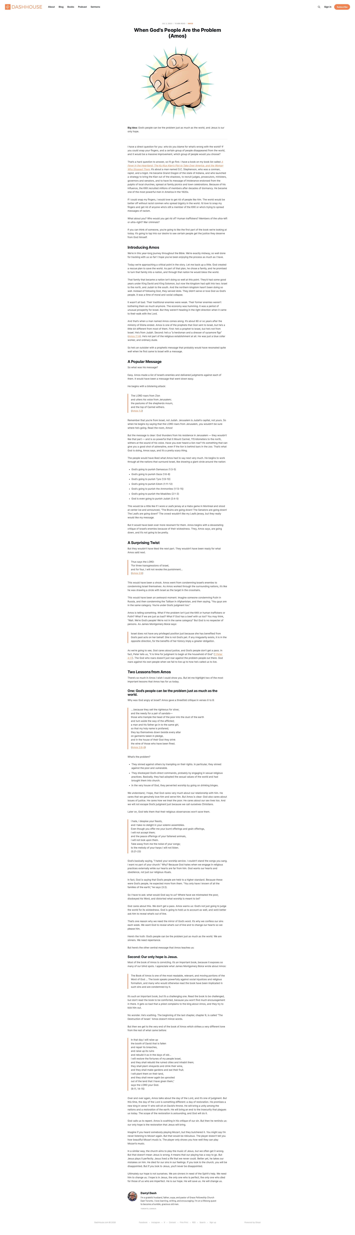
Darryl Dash (149, 1193)
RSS (194, 1222)
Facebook (143, 1222)
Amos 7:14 (134, 336)
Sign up (213, 1222)
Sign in (327, 6)
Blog (61, 6)
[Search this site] (319, 7)
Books (70, 6)
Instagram (155, 1222)
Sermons (95, 6)
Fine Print (184, 1222)
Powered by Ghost (252, 1222)
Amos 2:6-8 (138, 747)
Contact (172, 1222)
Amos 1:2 (137, 410)
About (51, 6)
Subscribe (342, 7)
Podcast (82, 6)
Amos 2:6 (137, 573)
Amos (190, 23)
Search (203, 1222)
